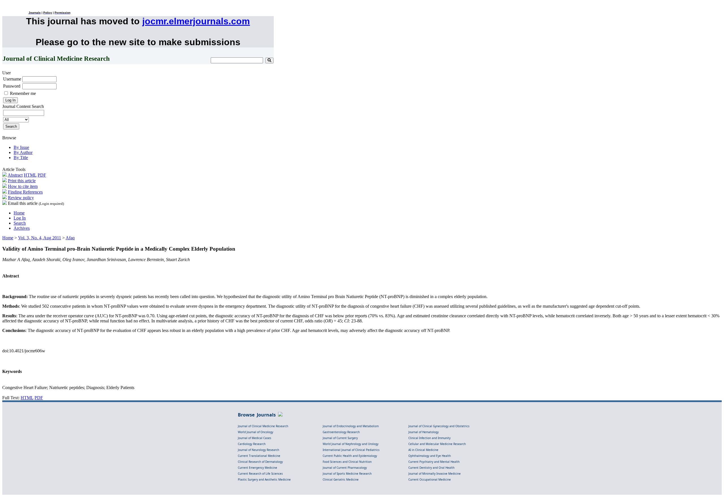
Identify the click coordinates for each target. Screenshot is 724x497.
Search (20, 223)
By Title (21, 157)
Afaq (70, 237)
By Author (23, 152)
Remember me (23, 93)
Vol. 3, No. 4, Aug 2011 (39, 237)
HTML (30, 175)
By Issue (21, 147)
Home (19, 212)
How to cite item (23, 186)
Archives (22, 228)
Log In (20, 218)
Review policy (21, 197)
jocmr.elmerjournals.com (196, 21)
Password (11, 86)
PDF (42, 175)
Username (12, 79)
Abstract (15, 175)
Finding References (25, 192)
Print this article (22, 180)
